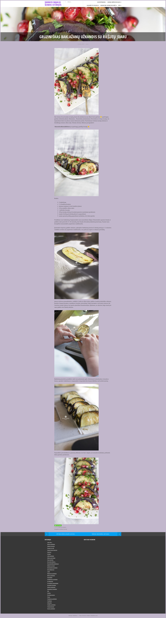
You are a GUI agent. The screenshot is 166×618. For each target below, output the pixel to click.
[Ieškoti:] (73, 2)
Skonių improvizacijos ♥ (114, 2)
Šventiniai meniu (51, 595)
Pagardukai (49, 577)
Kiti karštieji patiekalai (52, 567)
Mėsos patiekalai (51, 575)
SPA (48, 591)
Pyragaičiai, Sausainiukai (52, 583)
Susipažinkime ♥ (101, 2)
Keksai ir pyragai (51, 565)
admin (87, 44)
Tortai (48, 597)
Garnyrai (49, 552)
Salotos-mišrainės (51, 587)
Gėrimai (49, 554)
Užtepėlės (49, 603)
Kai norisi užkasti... (63, 527)
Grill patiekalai (50, 556)
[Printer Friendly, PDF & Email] (58, 525)
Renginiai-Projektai (51, 585)
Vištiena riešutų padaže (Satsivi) (65, 534)
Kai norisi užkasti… (51, 562)
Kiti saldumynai (50, 569)
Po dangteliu (50, 581)
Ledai (48, 571)
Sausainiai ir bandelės (52, 589)
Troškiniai (49, 601)
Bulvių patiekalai (51, 544)
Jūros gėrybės (50, 560)
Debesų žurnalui (51, 546)
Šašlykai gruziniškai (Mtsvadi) (100, 534)
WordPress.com (94, 615)
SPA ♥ (119, 5)
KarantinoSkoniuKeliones (53, 563)
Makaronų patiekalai (52, 573)
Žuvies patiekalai (51, 608)
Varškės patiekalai (51, 604)
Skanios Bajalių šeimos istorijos (53, 3)
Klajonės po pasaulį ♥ (93, 5)
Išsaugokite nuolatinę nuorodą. (60, 529)
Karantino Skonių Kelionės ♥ (108, 5)
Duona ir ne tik (50, 548)
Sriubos (49, 593)
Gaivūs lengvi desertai (52, 550)
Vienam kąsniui (50, 606)
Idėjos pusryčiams (51, 558)
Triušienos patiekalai (52, 599)
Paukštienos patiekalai (52, 579)
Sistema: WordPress (73, 615)
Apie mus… (49, 542)
